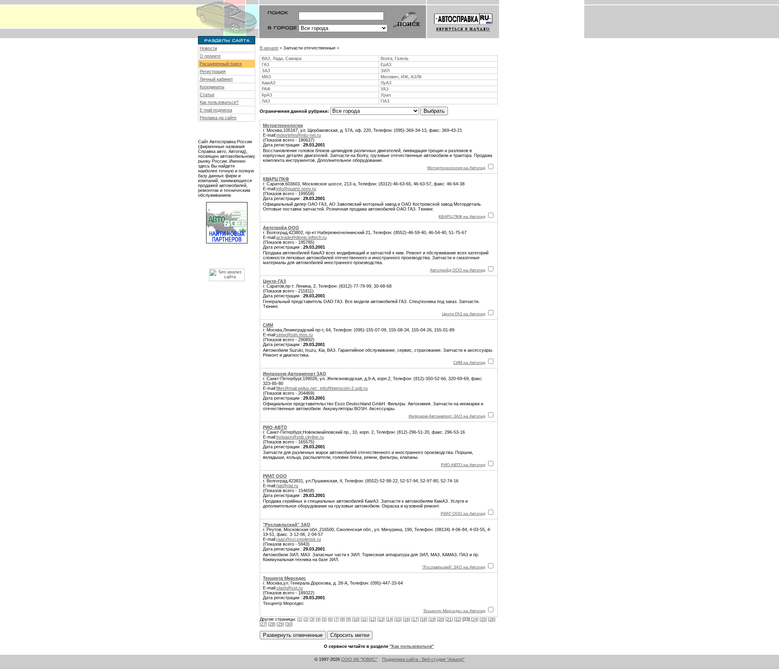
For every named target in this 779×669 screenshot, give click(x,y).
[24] (474, 619)
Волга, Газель (395, 58)
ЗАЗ (266, 70)
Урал (386, 94)
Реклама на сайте (218, 117)
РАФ (266, 88)
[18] (423, 619)
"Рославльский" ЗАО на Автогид (453, 567)
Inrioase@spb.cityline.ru (300, 437)
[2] (305, 619)
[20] (440, 619)
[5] (324, 619)
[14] (389, 619)
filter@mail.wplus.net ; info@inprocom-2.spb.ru (322, 388)
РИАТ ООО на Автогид (463, 513)
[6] (330, 619)
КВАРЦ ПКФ (276, 178)
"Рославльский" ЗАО (286, 524)
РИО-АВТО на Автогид (463, 464)
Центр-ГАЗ (274, 281)
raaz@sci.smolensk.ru (298, 539)
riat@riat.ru (287, 485)
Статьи (207, 94)
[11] (364, 619)
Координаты (212, 86)
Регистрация (213, 71)
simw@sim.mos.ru (294, 334)
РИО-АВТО (275, 427)
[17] (415, 619)
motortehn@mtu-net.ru (298, 135)
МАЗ (266, 76)
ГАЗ (265, 64)
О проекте (210, 56)
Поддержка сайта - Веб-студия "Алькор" (423, 659)
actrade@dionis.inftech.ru (301, 237)
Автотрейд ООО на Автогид (457, 270)
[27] (263, 624)
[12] (372, 619)
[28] (271, 624)
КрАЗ (267, 94)
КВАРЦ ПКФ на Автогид (462, 216)
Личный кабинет (216, 79)
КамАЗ (268, 82)
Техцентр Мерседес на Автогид (454, 611)
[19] (432, 619)
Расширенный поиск (221, 63)
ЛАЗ (266, 101)
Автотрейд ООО (281, 227)
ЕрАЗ (386, 64)
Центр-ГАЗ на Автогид (463, 314)
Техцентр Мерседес (284, 578)
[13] (381, 619)
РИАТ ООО (275, 475)
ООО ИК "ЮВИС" (359, 659)
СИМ (268, 325)
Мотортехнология (283, 125)
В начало (269, 47)
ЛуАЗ (386, 82)
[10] (355, 619)
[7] (336, 619)
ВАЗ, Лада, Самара (281, 58)
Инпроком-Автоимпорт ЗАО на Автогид (447, 416)
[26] (491, 619)
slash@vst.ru (289, 587)
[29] (280, 624)
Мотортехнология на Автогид (456, 168)
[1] (299, 619)
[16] (406, 619)
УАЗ (385, 88)
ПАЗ (385, 101)
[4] (318, 619)
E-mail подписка (216, 110)
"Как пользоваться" (412, 646)
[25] (483, 619)
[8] (342, 619)
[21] (449, 619)
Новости (208, 48)
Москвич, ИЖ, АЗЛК (401, 76)
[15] (398, 619)
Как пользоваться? (219, 102)
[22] (457, 619)
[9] (348, 619)
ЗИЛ (385, 70)
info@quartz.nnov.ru (296, 188)
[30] (289, 624)
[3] (312, 619)
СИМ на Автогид (469, 362)
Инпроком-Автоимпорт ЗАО (294, 373)
